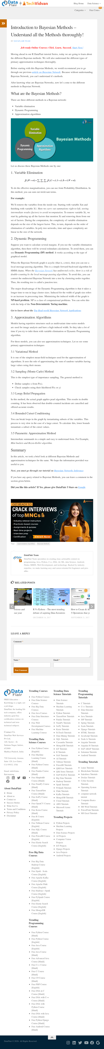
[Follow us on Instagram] (7, 777)
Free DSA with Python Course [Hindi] (38, 1007)
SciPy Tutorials (62, 726)
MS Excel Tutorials (89, 813)
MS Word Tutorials (89, 806)
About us (11, 796)
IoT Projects (61, 845)
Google (81, 487)
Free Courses (95, 10)
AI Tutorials (61, 758)
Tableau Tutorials (63, 761)
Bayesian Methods (43, 544)
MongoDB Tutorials (64, 745)
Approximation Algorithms (26, 544)
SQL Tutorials (62, 739)
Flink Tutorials (62, 791)
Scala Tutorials (87, 726)
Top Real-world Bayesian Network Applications (57, 310)
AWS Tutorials (62, 804)
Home (9, 792)
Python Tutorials (63, 713)
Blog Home (79, 3)
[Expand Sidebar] (3, 23)
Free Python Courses (40, 696)
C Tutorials (85, 703)
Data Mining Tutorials (65, 735)
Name (17, 660)
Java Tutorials (87, 716)
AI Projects (61, 835)
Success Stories (13, 802)
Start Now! (77, 47)
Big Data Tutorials (64, 778)
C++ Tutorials (87, 706)
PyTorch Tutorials (63, 732)
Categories (79, 10)
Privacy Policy (13, 812)
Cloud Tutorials (62, 800)
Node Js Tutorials (88, 739)
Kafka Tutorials (62, 794)
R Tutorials (61, 752)
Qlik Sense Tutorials (64, 771)
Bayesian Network (44, 270)
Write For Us (12, 805)
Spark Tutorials (62, 784)
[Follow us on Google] (98, 1043)
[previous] (12, 606)
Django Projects (63, 848)
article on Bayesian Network (46, 72)
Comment (18, 641)
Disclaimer (11, 815)
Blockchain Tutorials (90, 770)
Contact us (11, 799)
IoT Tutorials (61, 748)
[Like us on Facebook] (7, 781)
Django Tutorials (88, 729)
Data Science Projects (65, 832)
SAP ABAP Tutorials (90, 748)
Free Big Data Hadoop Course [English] (38, 864)
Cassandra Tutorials (64, 742)
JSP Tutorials (86, 719)
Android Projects (63, 855)
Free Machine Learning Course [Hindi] (39, 758)
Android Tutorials (88, 755)
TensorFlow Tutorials (65, 716)
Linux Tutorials (87, 767)
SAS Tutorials (62, 755)
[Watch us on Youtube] (24, 777)
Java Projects (61, 852)
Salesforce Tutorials (89, 774)
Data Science (93, 3)
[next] (92, 606)
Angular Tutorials (88, 742)
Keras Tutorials (62, 729)
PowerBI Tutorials (64, 765)
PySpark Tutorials (63, 787)
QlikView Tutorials (64, 768)
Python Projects (63, 822)
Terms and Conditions (16, 809)
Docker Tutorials (88, 777)
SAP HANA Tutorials (65, 774)
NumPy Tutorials (63, 722)
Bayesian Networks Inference (69, 470)
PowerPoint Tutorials (90, 809)
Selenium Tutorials (89, 752)
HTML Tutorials (88, 732)
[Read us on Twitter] (18, 777)
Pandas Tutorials (63, 719)
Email (56, 660)
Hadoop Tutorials (63, 781)
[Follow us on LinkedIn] (13, 777)
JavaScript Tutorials (89, 735)
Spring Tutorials (88, 722)
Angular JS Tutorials (89, 745)
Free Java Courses (39, 713)
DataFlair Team (22, 41)
